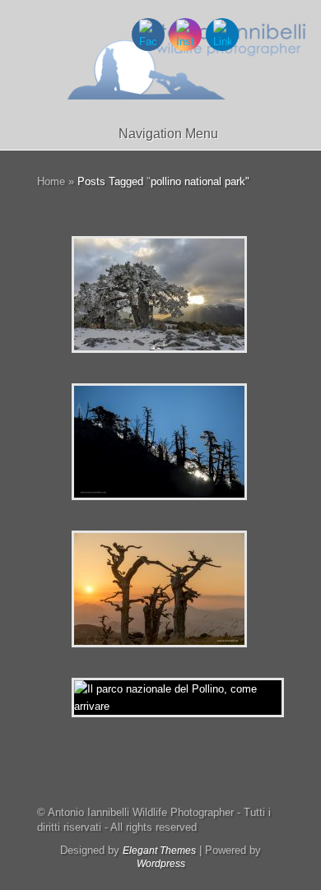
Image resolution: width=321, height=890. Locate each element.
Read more (202, 295)
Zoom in (122, 295)
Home (51, 181)
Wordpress (161, 863)
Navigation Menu (168, 134)
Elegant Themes (159, 850)
